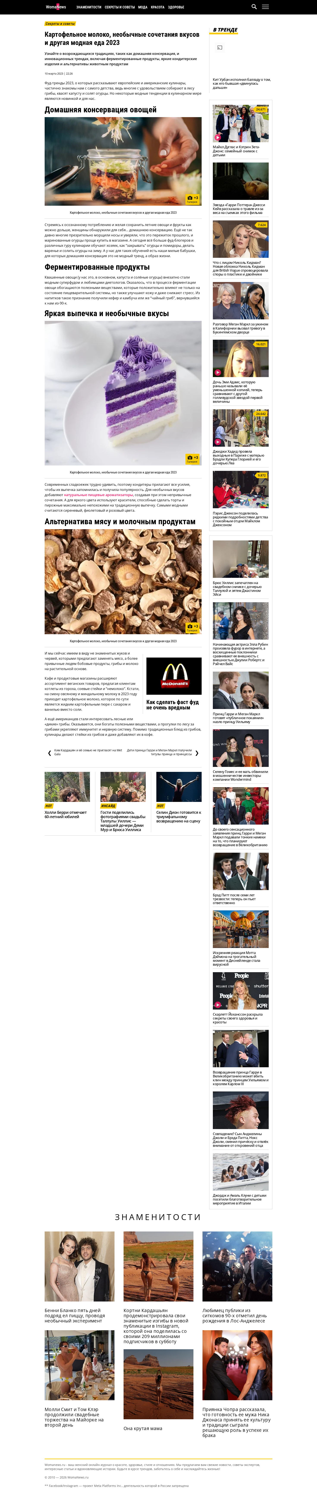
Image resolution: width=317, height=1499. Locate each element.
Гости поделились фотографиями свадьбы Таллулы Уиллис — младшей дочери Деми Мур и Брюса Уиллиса (122, 821)
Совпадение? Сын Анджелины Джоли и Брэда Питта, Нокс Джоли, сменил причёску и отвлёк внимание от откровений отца (240, 1139)
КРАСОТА (158, 7)
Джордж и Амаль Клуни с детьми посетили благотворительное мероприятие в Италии (239, 1199)
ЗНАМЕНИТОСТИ (88, 7)
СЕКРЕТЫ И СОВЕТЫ (120, 7)
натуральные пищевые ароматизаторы (98, 494)
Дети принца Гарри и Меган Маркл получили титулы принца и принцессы (163, 752)
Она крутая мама (143, 1428)
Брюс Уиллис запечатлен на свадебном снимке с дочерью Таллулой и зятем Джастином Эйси (237, 588)
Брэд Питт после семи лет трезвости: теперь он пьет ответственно (234, 899)
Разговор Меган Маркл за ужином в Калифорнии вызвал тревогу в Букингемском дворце (240, 328)
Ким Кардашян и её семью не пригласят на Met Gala (84, 752)
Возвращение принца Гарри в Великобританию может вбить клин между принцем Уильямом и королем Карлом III (240, 1078)
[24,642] (241, 445)
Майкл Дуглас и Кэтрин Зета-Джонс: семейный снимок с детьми (236, 151)
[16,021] (241, 375)
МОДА (143, 7)
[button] (257, 7)
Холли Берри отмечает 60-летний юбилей (65, 814)
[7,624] (241, 256)
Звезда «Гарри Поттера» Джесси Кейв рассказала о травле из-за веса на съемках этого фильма (239, 208)
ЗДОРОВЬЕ (176, 7)
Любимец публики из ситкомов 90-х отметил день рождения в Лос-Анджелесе (234, 1315)
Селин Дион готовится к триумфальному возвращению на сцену (178, 817)
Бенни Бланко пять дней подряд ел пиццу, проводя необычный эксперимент (75, 1315)
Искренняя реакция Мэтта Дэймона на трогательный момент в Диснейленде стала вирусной (236, 958)
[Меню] (265, 7)
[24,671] (241, 141)
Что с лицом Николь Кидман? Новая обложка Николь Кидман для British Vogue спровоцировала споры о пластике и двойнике (240, 268)
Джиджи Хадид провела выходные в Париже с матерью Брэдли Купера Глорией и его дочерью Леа (238, 457)
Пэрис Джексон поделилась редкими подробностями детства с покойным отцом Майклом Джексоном (240, 519)
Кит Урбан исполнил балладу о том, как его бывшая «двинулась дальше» (242, 83)
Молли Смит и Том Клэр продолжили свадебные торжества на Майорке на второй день (74, 1417)
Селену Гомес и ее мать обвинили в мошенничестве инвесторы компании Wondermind (240, 775)
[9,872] (241, 507)
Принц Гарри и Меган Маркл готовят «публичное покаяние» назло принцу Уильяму (238, 718)
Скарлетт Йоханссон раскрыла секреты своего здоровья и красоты (237, 1018)
